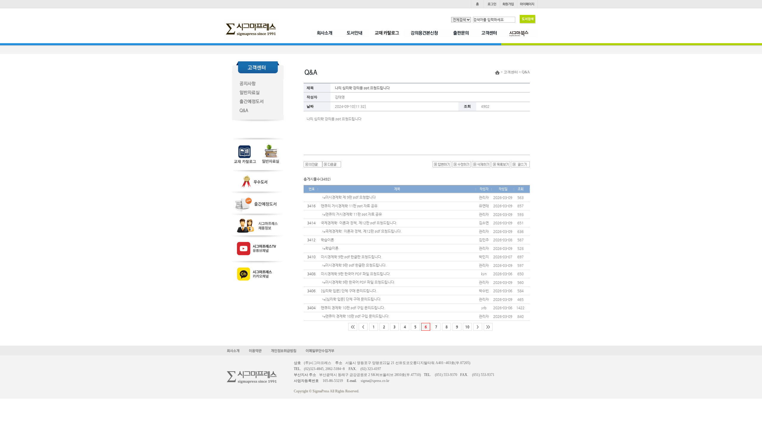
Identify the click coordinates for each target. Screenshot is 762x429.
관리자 (484, 197)
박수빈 (484, 291)
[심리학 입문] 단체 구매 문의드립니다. (349, 291)
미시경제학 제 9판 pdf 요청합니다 (350, 197)
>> (488, 327)
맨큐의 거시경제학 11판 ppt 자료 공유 (349, 206)
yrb (483, 308)
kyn (484, 274)
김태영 (340, 97)
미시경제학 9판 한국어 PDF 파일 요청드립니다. (356, 274)
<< (353, 327)
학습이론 (327, 240)
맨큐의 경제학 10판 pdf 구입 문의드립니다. (353, 308)
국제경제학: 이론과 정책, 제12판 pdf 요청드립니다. (359, 223)
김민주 (484, 240)
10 (467, 327)
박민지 (484, 257)
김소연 (484, 223)
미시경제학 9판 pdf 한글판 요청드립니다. (351, 257)
